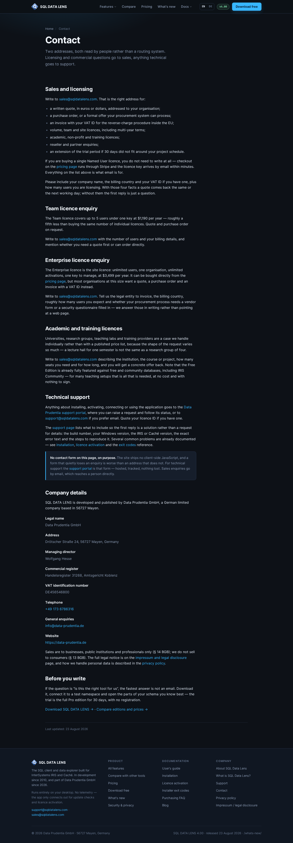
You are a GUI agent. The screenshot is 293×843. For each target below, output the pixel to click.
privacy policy (153, 663)
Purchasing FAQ (173, 798)
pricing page (67, 166)
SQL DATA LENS (52, 762)
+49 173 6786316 (59, 609)
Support (222, 783)
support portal (80, 468)
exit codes (127, 445)
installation (65, 445)
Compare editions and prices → (122, 709)
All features (116, 768)
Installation (170, 775)
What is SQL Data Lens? (233, 775)
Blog (165, 805)
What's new (166, 7)
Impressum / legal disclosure (236, 805)
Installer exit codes (175, 790)
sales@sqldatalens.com (78, 99)
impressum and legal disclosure (161, 657)
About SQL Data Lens (231, 768)
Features (106, 7)
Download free (247, 6)
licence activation (90, 445)
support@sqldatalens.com (66, 418)
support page (63, 427)
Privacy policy (226, 798)
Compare (129, 7)
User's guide (171, 768)
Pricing (146, 7)
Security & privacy (121, 805)
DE (210, 6)
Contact (221, 790)
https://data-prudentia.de (65, 642)
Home (49, 28)
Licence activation (175, 783)
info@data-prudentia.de (64, 626)
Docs (185, 7)
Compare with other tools (126, 775)
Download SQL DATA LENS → (69, 709)
